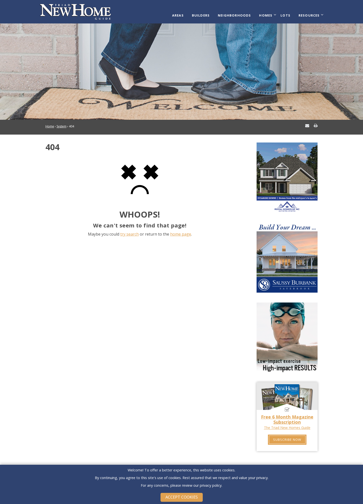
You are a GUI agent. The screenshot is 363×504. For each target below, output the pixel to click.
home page (180, 234)
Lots (285, 15)
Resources (309, 15)
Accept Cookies (181, 497)
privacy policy (211, 485)
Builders (201, 15)
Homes (265, 15)
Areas (178, 15)
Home (49, 126)
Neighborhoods (234, 15)
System (61, 126)
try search (129, 234)
